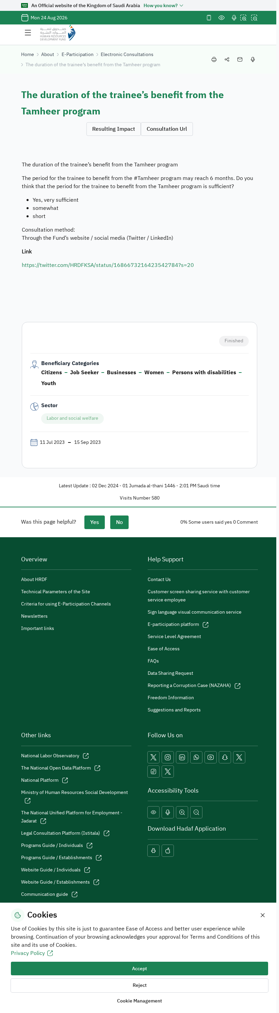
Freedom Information (171, 697)
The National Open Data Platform (56, 768)
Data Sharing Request (170, 673)
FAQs (153, 661)
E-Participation (78, 54)
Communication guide (44, 894)
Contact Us (159, 579)
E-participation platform (173, 624)
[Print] (214, 59)
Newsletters (34, 616)
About (47, 54)
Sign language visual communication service (195, 612)
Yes (94, 522)
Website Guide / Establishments (55, 882)
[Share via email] (240, 59)
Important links (37, 628)
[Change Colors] (221, 17)
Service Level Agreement (174, 636)
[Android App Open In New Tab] (153, 850)
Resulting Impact (113, 129)
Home (27, 54)
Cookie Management (139, 1001)
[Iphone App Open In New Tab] (168, 850)
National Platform (40, 780)
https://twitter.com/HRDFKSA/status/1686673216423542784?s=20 (108, 265)
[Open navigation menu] (28, 32)
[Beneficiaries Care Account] (239, 757)
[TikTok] (153, 771)
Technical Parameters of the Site (55, 591)
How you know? (161, 5)
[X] (153, 757)
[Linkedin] (182, 757)
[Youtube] (210, 757)
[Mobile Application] (208, 17)
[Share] (227, 59)
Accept (139, 968)
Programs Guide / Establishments (56, 857)
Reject (140, 985)
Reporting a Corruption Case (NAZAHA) (189, 685)
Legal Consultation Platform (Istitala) (60, 833)
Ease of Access (164, 648)
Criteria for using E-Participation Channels (66, 604)
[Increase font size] (243, 17)
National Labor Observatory (50, 755)
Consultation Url (167, 129)
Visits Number (135, 498)
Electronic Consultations (127, 54)
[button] (153, 812)
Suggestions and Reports (174, 709)
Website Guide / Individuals (51, 869)
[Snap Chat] (225, 757)
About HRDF (34, 579)
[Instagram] (168, 757)
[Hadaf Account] (168, 771)
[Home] (58, 32)
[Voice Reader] (234, 17)
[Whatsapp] (196, 757)
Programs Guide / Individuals (52, 845)
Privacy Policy (28, 953)
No (119, 522)
